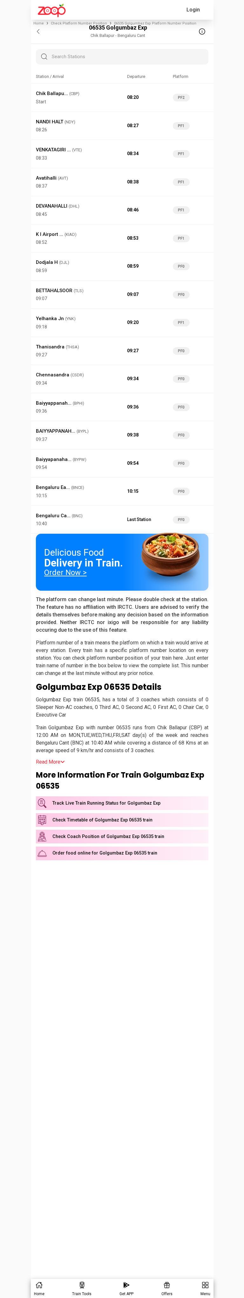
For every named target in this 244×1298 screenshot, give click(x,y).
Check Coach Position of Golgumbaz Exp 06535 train (108, 836)
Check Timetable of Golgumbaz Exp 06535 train (102, 820)
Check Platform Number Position (79, 23)
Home (38, 23)
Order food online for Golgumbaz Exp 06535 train (104, 853)
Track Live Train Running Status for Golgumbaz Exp (106, 803)
